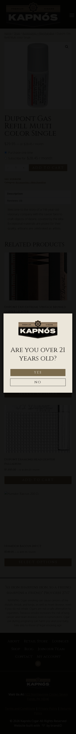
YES (38, 372)
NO (38, 382)
